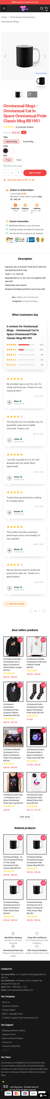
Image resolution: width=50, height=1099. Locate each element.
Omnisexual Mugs (10, 21)
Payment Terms (8, 1034)
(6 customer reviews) (25, 127)
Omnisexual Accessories (22, 17)
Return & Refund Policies (12, 1038)
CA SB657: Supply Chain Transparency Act (20, 1018)
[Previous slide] (5, 56)
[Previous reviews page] (30, 611)
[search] (41, 8)
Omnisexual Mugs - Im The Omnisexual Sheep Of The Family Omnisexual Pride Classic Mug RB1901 (13, 862)
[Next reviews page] (44, 611)
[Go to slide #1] (17, 94)
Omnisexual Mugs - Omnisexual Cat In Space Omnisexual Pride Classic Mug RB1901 (35, 907)
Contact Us (7, 1042)
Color (5, 146)
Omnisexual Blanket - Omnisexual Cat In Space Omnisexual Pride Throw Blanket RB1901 (12, 755)
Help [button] (45, 1095)
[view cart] (46, 8)
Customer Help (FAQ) (11, 1046)
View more (25, 817)
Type (5, 137)
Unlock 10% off (5, 1086)
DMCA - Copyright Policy (12, 1014)
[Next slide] (45, 56)
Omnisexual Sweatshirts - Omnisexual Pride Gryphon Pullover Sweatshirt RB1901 (11, 710)
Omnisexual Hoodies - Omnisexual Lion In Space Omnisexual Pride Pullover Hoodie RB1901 (12, 664)
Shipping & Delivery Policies (13, 1030)
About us (6, 1002)
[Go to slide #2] (32, 94)
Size (5, 155)
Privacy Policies (8, 1010)
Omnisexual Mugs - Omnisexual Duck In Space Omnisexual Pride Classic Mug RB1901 (11, 907)
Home (4, 17)
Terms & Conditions (10, 1006)
